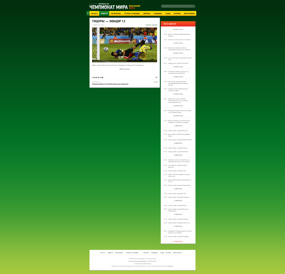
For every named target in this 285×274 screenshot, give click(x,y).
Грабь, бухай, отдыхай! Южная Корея (180, 140)
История (177, 13)
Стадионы (158, 13)
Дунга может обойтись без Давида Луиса (179, 135)
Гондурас (148, 25)
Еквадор (154, 25)
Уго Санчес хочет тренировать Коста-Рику (180, 58)
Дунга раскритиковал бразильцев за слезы (179, 180)
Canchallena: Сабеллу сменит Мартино (177, 166)
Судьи (167, 13)
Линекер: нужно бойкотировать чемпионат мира (178, 89)
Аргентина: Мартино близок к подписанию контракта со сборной (179, 48)
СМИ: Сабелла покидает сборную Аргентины (179, 175)
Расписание (116, 13)
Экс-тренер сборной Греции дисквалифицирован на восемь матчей (178, 83)
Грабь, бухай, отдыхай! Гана (177, 171)
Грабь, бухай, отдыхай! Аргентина (179, 223)
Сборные (146, 13)
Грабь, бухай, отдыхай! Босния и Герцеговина (178, 210)
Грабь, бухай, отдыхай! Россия (177, 130)
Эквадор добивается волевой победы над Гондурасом (110, 84)
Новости (104, 13)
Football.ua (170, 266)
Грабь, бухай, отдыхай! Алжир (177, 148)
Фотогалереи (189, 13)
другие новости (178, 241)
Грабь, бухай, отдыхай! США (177, 193)
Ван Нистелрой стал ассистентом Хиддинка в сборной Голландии (179, 121)
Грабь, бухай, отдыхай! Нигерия (178, 219)
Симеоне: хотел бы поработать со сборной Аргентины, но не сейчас (179, 160)
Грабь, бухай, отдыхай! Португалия (179, 185)
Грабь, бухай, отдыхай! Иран (177, 205)
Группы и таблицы (132, 13)
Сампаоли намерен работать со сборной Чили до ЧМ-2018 (178, 72)
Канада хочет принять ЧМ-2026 (178, 63)
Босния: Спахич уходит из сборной (179, 39)
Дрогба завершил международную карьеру (179, 35)
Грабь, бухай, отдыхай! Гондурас (178, 236)
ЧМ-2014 (94, 13)
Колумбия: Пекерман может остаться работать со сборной (180, 232)
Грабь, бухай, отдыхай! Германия (178, 197)
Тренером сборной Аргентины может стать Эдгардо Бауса (180, 111)
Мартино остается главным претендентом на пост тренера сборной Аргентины (178, 100)
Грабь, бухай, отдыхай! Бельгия (178, 151)
